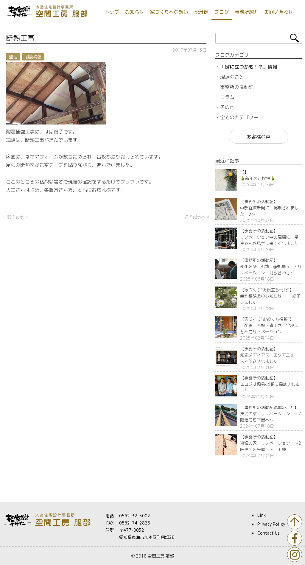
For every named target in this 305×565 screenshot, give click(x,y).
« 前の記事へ (15, 217)
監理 (13, 57)
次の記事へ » (196, 217)
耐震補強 (33, 57)
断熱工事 (20, 38)
